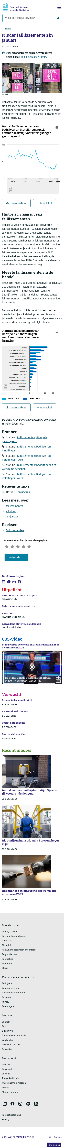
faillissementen (14, 506)
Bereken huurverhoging (14, 936)
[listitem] (4, 582)
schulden (11, 511)
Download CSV (18, 203)
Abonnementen (10, 1092)
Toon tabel (46, 203)
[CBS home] (16, 7)
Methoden (7, 964)
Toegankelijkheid (10, 1078)
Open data (7, 941)
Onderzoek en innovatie (14, 1036)
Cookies (6, 1074)
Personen (6, 997)
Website (6, 1065)
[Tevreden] (23, 546)
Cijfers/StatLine (10, 932)
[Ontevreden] (12, 546)
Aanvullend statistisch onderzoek (18, 950)
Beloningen (8, 1006)
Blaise (5, 968)
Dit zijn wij (7, 1031)
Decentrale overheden (13, 993)
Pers (4, 1026)
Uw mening (54, 1145)
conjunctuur (13, 516)
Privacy (5, 1002)
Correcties (7, 1049)
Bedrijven (7, 984)
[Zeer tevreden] (29, 546)
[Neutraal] (18, 546)
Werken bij (7, 1040)
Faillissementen (15, 530)
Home (8, 29)
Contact (6, 1022)
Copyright (7, 1069)
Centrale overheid (11, 988)
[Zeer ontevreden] (7, 546)
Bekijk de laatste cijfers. (34, 57)
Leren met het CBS (11, 1045)
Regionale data (9, 954)
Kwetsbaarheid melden (14, 1083)
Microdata (7, 945)
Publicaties (7, 959)
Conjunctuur (23, 492)
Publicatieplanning (11, 1115)
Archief (5, 1088)
